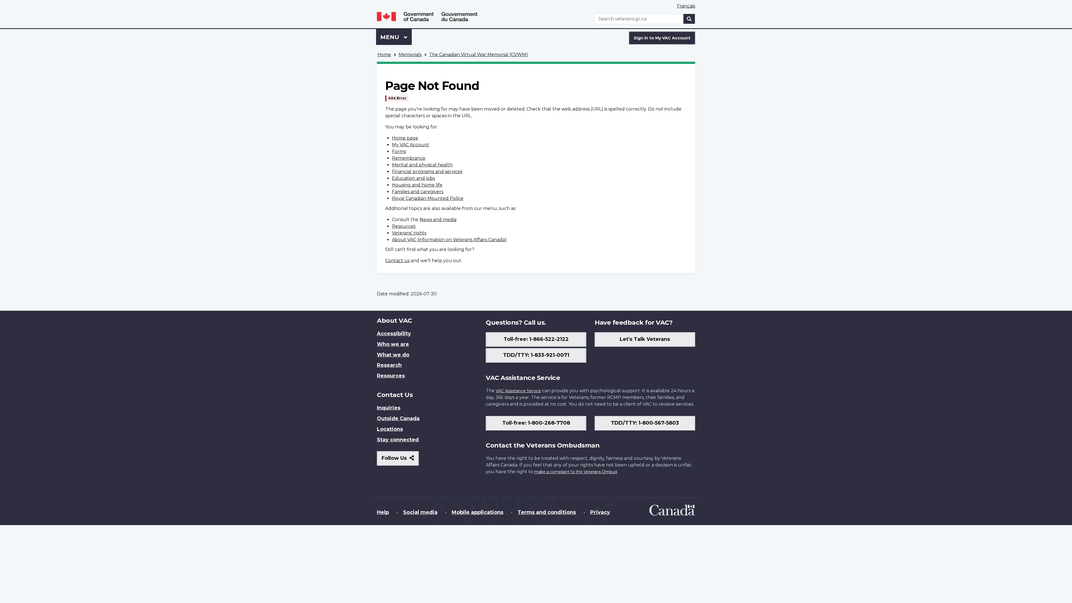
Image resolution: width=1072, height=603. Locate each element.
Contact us (397, 260)
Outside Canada (398, 418)
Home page (405, 138)
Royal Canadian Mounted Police (427, 198)
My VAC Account (410, 144)
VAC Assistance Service (518, 390)
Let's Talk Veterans (645, 339)
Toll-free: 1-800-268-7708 (536, 423)
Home (384, 54)
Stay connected (398, 440)
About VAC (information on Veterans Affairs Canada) (449, 239)
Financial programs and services (427, 171)
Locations (390, 429)
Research (389, 365)
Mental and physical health (422, 165)
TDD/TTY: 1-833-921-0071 (536, 355)
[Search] (689, 19)
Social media (420, 512)
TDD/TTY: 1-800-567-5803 (645, 423)
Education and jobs (413, 178)
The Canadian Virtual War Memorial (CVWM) (478, 54)
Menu (390, 37)
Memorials (410, 54)
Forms (399, 151)
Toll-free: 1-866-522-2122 (536, 339)
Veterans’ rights (409, 233)
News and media (438, 219)
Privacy (600, 512)
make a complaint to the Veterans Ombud (575, 471)
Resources (403, 226)
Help (383, 512)
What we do (393, 355)
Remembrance (408, 158)
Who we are (393, 344)
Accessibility (394, 334)
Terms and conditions (547, 512)
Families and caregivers (417, 191)
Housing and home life (417, 185)
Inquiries (388, 408)
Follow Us (400, 460)
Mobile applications (477, 512)
